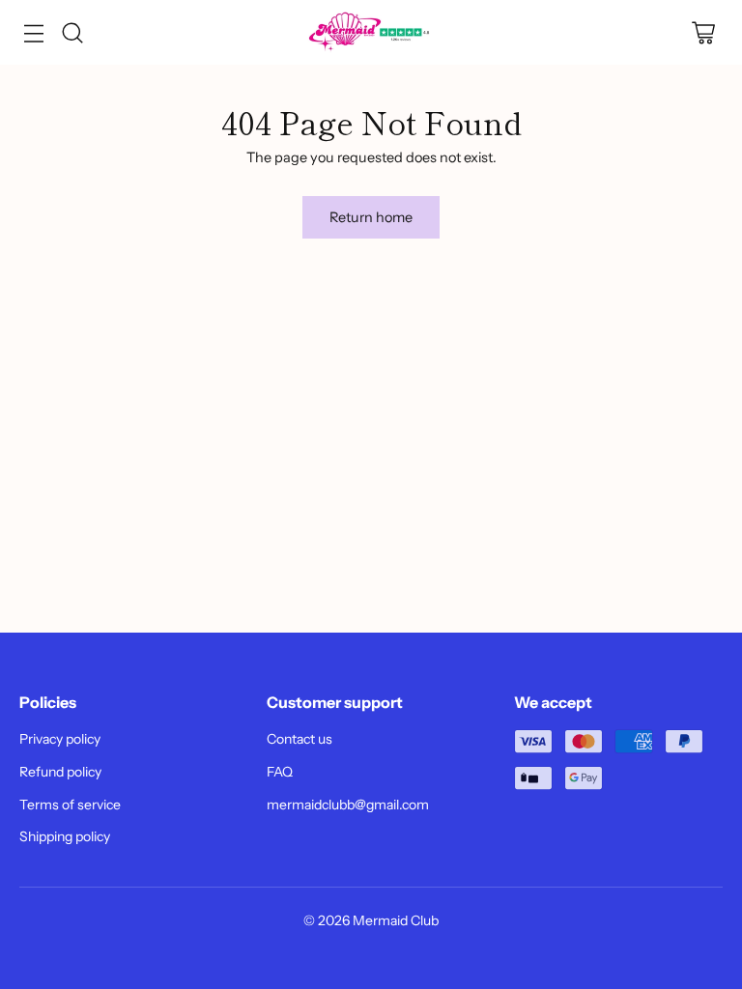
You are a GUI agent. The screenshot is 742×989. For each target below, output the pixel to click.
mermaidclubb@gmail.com (348, 804)
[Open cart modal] (703, 32)
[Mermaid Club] (371, 32)
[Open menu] (33, 32)
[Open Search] (72, 32)
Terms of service (70, 804)
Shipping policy (64, 836)
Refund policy (60, 771)
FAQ (280, 771)
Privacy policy (59, 739)
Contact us (299, 739)
